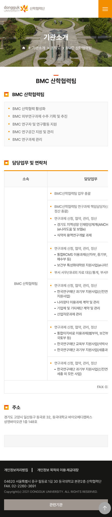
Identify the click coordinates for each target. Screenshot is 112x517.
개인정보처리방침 (16, 470)
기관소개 (38, 48)
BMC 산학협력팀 (79, 48)
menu (105, 9)
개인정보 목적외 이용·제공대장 (58, 470)
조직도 (55, 48)
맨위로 (105, 508)
